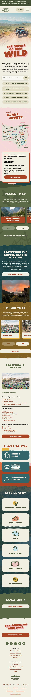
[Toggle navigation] (27, 10)
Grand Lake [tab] (20, 155)
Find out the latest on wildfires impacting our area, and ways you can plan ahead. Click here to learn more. (14, 3)
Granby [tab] (6, 155)
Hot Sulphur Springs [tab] (10, 156)
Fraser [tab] (12, 155)
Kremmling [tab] (22, 156)
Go (26, 78)
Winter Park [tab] (8, 158)
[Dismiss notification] (28, 3)
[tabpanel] (15, 170)
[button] (22, 228)
